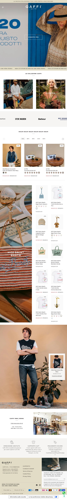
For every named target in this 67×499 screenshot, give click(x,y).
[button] (11, 465)
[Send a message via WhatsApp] (64, 493)
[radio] (3, 173)
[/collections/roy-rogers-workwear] (46, 119)
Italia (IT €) (18, 490)
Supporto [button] (26, 466)
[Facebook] (37, 485)
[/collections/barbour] (24, 119)
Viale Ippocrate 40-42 (17, 423)
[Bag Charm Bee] (57, 302)
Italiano (6, 490)
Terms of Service (27, 471)
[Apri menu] (4, 7)
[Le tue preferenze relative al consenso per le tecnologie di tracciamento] (64, 496)
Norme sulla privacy (56, 484)
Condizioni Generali (28, 468)
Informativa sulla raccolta (18, 497)
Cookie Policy (27, 473)
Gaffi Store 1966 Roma (11, 493)
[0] (33, 367)
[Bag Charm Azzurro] (42, 192)
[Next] (62, 139)
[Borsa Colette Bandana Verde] (57, 251)
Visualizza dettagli (57, 376)
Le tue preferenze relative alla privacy (41, 497)
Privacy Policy (27, 476)
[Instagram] (40, 485)
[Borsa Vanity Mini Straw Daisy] (42, 251)
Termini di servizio (49, 485)
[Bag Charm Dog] (57, 221)
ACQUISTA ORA (33, 37)
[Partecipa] (63, 479)
